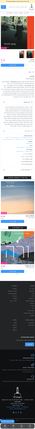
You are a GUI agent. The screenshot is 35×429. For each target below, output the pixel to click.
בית (25, 13)
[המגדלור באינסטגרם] (16, 413)
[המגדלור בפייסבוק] (18, 413)
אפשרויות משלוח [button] (25, 170)
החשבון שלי (31, 323)
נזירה (32, 60)
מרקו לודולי (31, 61)
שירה (33, 296)
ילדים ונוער (31, 298)
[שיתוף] (30, 72)
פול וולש (8, 418)
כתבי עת (15, 296)
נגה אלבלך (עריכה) (15, 137)
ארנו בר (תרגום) (19, 139)
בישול (32, 306)
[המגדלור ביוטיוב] (13, 413)
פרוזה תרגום (9, 13)
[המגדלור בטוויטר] (21, 413)
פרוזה (16, 13)
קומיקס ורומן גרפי (30, 301)
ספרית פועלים (19, 151)
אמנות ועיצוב (31, 310)
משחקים (15, 288)
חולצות (15, 298)
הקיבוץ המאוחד (28, 151)
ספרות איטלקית (20, 147)
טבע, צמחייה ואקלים (29, 313)
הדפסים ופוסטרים (12, 293)
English (32, 315)
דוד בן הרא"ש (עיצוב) (8, 139)
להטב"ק (32, 303)
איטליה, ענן (30, 216)
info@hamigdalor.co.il (12, 407)
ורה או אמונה (29, 266)
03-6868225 (24, 407)
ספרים (20, 13)
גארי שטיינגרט (30, 267)
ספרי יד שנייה (13, 301)
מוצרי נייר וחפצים (12, 291)
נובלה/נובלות (29, 147)
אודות (15, 323)
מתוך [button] (27, 102)
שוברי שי (32, 288)
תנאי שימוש (31, 325)
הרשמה (29, 344)
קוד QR (15, 330)
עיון (33, 308)
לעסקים (15, 327)
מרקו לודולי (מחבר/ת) (26, 137)
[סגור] (1, 420)
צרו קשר (15, 325)
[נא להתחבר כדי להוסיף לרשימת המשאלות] (33, 72)
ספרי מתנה (31, 291)
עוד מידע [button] (27, 131)
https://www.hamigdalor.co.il (17, 409)
